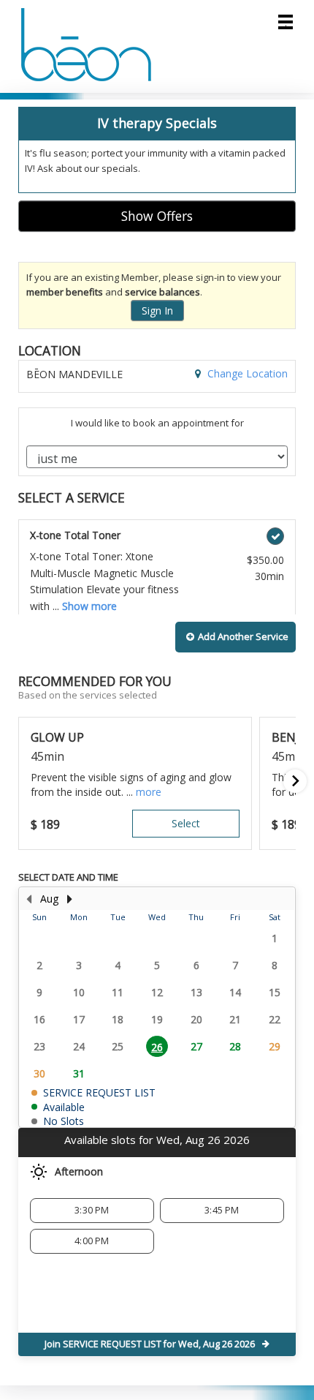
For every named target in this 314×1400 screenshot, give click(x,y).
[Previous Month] (28, 899)
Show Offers (157, 216)
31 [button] (79, 1073)
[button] (235, 637)
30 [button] (39, 1073)
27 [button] (196, 1046)
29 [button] (274, 1046)
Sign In (157, 310)
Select (186, 823)
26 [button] (157, 1047)
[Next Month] (69, 899)
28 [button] (235, 1046)
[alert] (157, 150)
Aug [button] (49, 899)
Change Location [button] (246, 373)
